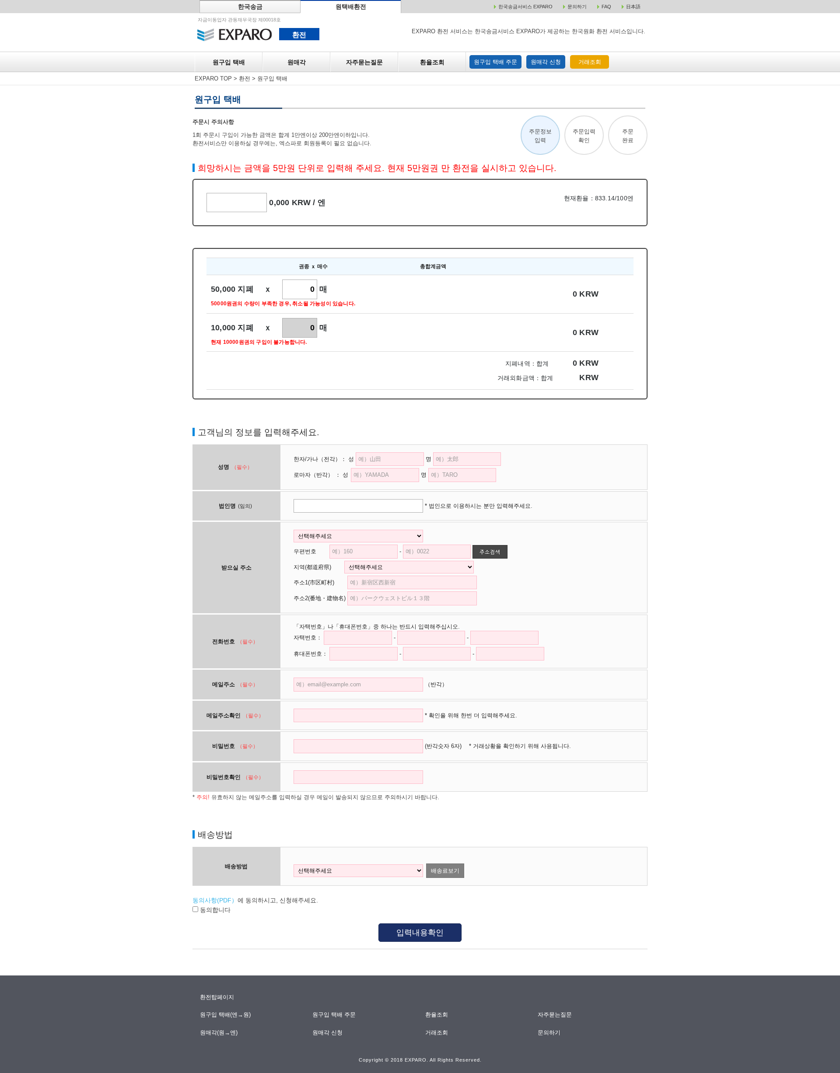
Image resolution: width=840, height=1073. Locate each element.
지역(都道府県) (318, 567)
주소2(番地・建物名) (320, 598)
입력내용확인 (420, 932)
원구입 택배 (229, 62)
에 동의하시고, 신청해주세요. (255, 900)
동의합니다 (214, 909)
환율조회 (432, 62)
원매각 (296, 62)
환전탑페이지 (217, 997)
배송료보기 (445, 870)
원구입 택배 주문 (495, 62)
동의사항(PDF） (215, 900)
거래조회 (589, 62)
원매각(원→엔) (219, 1032)
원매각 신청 (546, 62)
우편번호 (305, 551)
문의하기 (550, 1032)
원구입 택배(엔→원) (225, 1014)
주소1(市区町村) (320, 582)
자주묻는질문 (364, 62)
